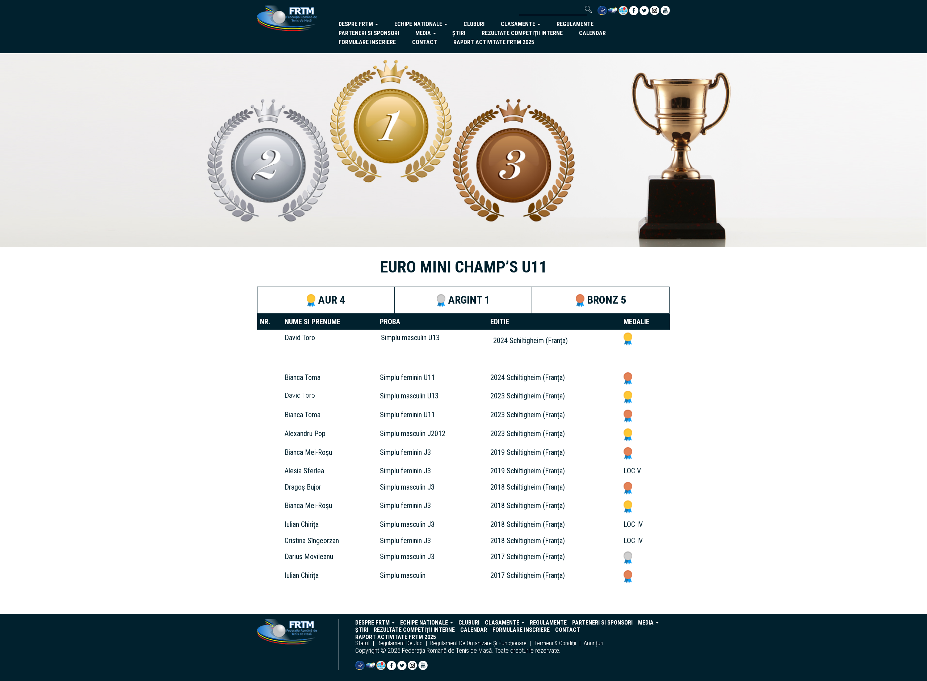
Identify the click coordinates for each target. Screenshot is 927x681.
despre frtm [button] (356, 24)
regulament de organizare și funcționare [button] (478, 643)
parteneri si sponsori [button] (369, 33)
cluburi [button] (474, 24)
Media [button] (423, 33)
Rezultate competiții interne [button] (522, 33)
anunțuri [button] (593, 643)
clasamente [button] (519, 24)
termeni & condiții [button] (555, 643)
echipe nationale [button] (419, 24)
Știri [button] (458, 33)
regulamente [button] (575, 24)
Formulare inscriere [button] (367, 42)
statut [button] (362, 643)
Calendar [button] (592, 33)
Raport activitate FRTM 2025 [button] (493, 42)
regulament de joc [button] (400, 643)
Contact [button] (424, 42)
